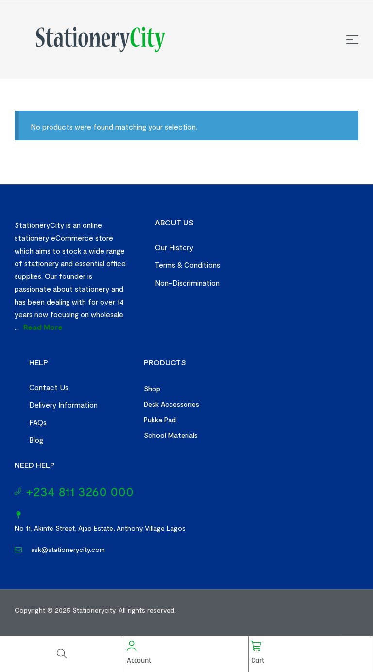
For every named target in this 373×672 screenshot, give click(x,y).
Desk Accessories (171, 404)
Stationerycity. (94, 610)
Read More (43, 327)
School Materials (171, 435)
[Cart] (256, 646)
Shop (152, 388)
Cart (258, 660)
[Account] (131, 646)
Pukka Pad (160, 419)
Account (139, 660)
